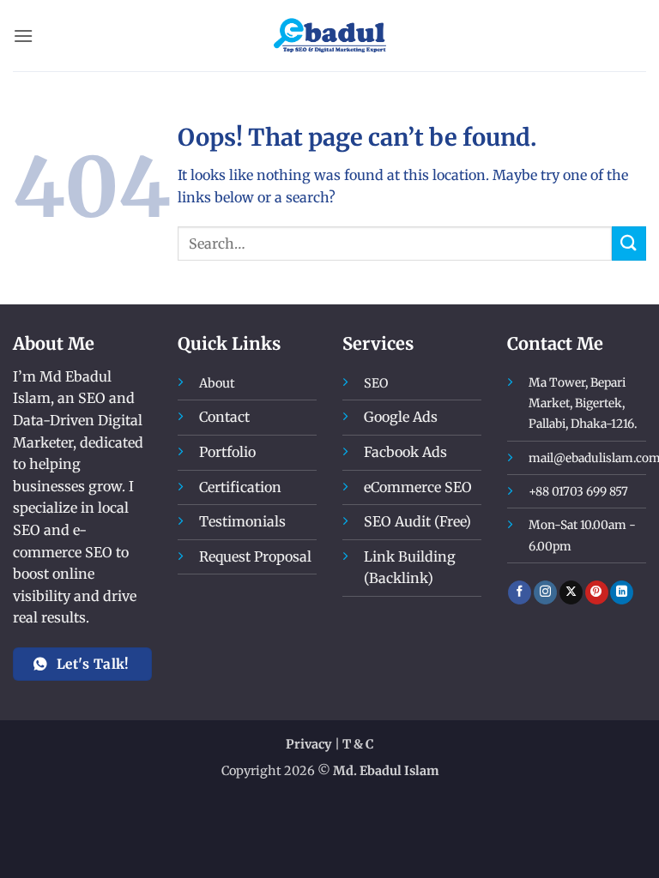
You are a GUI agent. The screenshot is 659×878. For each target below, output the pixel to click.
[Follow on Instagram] (545, 592)
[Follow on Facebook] (519, 592)
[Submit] (629, 243)
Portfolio (227, 451)
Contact (224, 416)
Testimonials (242, 521)
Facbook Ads (405, 451)
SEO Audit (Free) (417, 521)
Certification (240, 487)
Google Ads (401, 416)
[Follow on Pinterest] (596, 592)
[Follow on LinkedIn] (621, 592)
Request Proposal (255, 556)
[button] (23, 36)
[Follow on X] (571, 592)
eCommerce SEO (418, 487)
